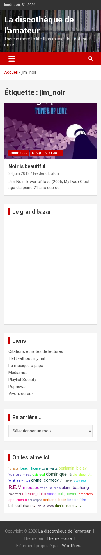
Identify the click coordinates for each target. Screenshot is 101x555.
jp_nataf (13, 468)
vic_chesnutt (82, 475)
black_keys (80, 480)
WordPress (72, 545)
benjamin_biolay (73, 468)
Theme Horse (59, 538)
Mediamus (17, 372)
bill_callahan (19, 505)
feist (34, 505)
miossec (31, 487)
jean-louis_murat (19, 475)
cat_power (67, 493)
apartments (17, 500)
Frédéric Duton (46, 173)
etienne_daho (34, 493)
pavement (14, 494)
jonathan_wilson (19, 480)
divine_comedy (45, 480)
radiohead (38, 475)
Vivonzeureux (20, 393)
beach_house (30, 468)
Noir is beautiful (26, 166)
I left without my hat (26, 358)
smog (52, 494)
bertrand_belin (54, 500)
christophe (35, 500)
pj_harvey (66, 480)
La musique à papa (25, 365)
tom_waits (50, 468)
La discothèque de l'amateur (64, 531)
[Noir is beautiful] (50, 131)
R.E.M (15, 487)
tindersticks (76, 500)
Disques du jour (47, 153)
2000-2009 (18, 153)
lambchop (85, 494)
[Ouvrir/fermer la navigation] (11, 58)
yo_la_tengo (46, 506)
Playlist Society (22, 379)
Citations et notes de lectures (35, 351)
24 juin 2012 (19, 173)
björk (78, 505)
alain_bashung (75, 487)
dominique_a (59, 474)
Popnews (17, 386)
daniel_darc (64, 506)
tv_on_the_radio (50, 488)
